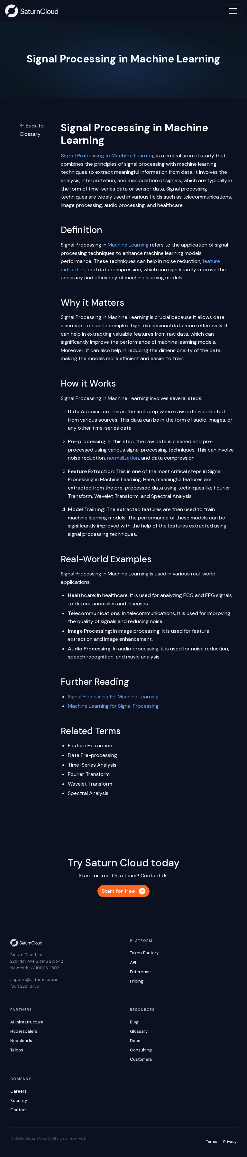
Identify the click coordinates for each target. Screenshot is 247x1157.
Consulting (141, 1050)
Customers (141, 1059)
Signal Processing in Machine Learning (108, 155)
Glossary (139, 1031)
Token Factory (144, 953)
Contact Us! (155, 875)
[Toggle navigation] (233, 11)
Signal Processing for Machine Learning (113, 696)
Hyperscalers (23, 1031)
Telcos (16, 1050)
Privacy (230, 1141)
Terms (211, 1141)
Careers (18, 1091)
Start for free (118, 891)
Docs (135, 1040)
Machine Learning (128, 244)
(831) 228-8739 (24, 986)
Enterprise (140, 972)
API (133, 962)
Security (18, 1100)
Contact (18, 1110)
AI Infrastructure (26, 1022)
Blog (134, 1022)
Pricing (136, 981)
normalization (123, 457)
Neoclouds (21, 1040)
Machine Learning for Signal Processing (113, 706)
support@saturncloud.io (34, 979)
